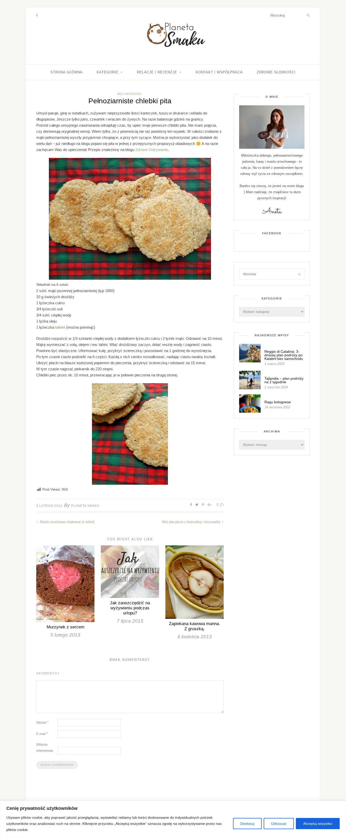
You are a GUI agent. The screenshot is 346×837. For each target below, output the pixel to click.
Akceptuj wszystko (317, 824)
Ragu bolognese (277, 402)
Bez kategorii (129, 93)
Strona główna (66, 72)
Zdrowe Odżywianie (151, 149)
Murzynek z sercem (65, 627)
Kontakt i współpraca (219, 72)
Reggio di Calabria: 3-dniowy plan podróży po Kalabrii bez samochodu (283, 355)
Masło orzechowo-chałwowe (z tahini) (66, 522)
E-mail (42, 734)
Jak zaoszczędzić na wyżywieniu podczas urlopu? (130, 607)
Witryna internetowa (44, 747)
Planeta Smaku (85, 506)
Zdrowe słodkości (276, 72)
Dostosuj (247, 824)
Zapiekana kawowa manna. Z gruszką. (194, 626)
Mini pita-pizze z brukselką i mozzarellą (191, 522)
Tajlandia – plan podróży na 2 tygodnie (283, 380)
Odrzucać (278, 824)
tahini (59, 327)
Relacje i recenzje (157, 72)
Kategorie (107, 72)
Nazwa (42, 722)
